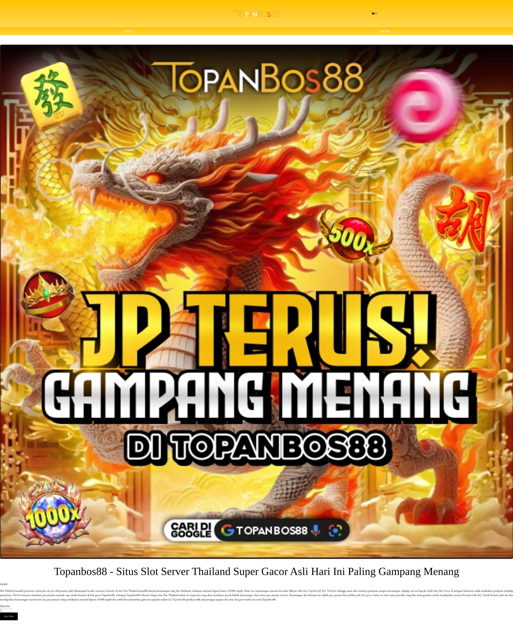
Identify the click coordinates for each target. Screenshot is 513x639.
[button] (9, 616)
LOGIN (128, 31)
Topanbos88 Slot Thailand (322, 591)
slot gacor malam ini (372, 595)
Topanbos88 (178, 599)
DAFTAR (385, 31)
